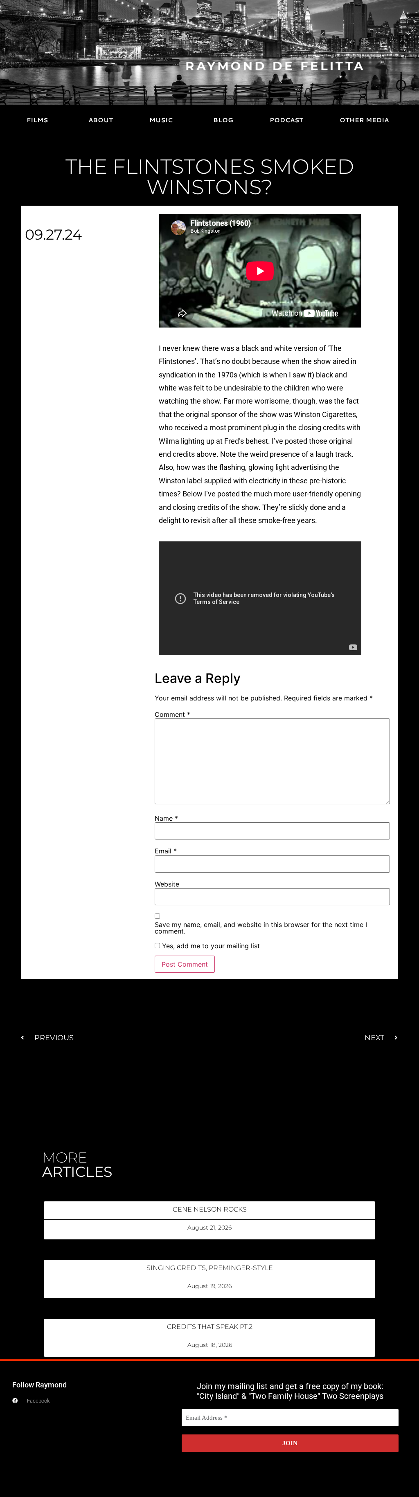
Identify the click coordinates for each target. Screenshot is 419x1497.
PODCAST (286, 120)
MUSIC (161, 120)
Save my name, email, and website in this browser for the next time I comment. (261, 927)
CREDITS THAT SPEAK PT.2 (209, 1327)
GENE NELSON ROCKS (210, 1209)
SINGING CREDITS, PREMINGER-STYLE (209, 1268)
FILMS (37, 120)
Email (166, 851)
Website (167, 884)
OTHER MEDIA (364, 120)
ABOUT (100, 120)
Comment (172, 714)
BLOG (223, 120)
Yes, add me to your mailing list (210, 946)
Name (166, 818)
